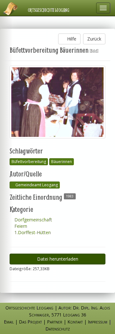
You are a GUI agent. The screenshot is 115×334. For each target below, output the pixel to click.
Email (9, 322)
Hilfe (71, 39)
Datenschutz (57, 329)
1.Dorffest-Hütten (32, 232)
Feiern (20, 226)
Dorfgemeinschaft (32, 220)
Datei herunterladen (57, 259)
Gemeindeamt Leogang (36, 185)
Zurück (94, 39)
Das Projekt (30, 322)
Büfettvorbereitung (29, 161)
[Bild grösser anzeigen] (57, 102)
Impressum (97, 322)
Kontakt (75, 322)
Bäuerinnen (61, 161)
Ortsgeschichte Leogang (48, 10)
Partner (54, 322)
